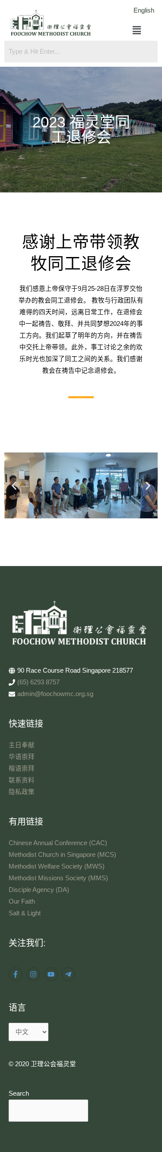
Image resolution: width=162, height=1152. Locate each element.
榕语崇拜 (22, 768)
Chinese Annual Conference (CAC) (58, 843)
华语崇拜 (22, 756)
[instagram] (34, 974)
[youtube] (52, 974)
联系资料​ (22, 780)
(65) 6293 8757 (38, 682)
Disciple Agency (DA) (39, 889)
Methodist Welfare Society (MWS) (57, 866)
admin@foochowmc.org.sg (55, 693)
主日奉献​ (22, 745)
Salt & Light (25, 913)
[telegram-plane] (69, 974)
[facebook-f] (17, 974)
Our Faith (22, 901)
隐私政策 (22, 791)
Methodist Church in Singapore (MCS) (62, 854)
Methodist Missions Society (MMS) (58, 878)
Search (19, 1093)
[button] (137, 31)
